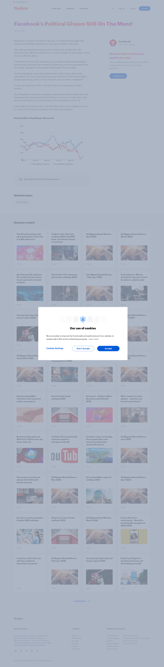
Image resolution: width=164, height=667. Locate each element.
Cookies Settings (54, 348)
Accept (108, 348)
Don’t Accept (83, 348)
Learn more (93, 339)
